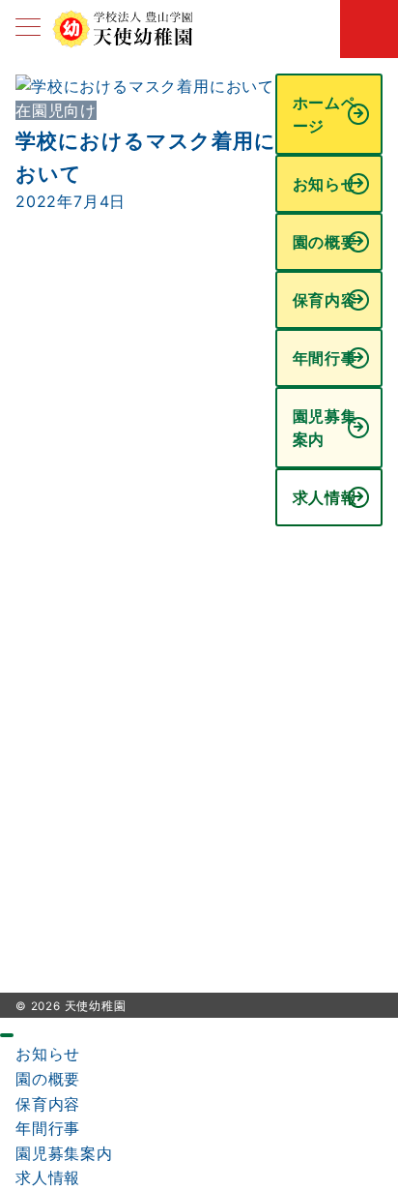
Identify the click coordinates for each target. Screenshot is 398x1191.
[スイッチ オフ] (369, 29)
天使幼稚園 (96, 1006)
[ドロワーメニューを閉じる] (7, 1035)
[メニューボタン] (28, 28)
